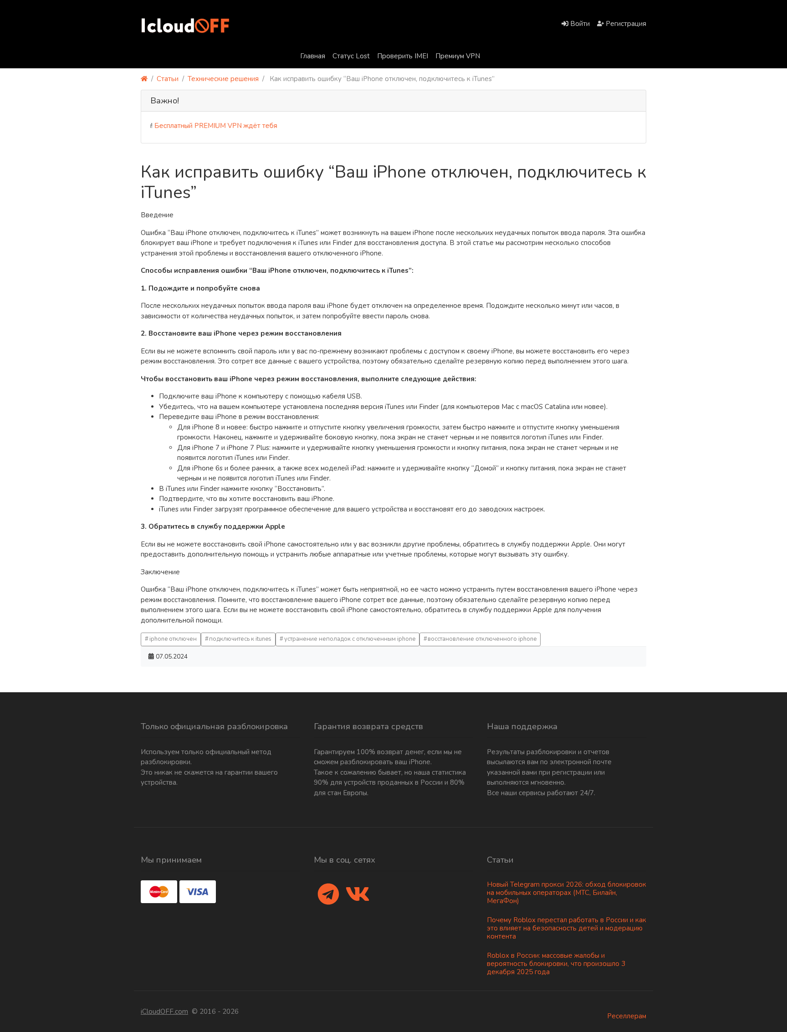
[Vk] (357, 894)
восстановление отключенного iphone (482, 639)
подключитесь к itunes (240, 639)
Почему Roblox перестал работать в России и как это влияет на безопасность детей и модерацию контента (566, 928)
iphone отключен (173, 639)
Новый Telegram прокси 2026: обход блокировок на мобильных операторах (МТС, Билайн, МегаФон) (566, 892)
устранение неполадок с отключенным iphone (349, 639)
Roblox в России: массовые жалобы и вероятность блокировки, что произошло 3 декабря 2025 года (556, 963)
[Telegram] (328, 894)
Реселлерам (626, 1016)
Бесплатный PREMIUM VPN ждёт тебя (200, 125)
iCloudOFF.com (164, 1011)
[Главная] (144, 79)
